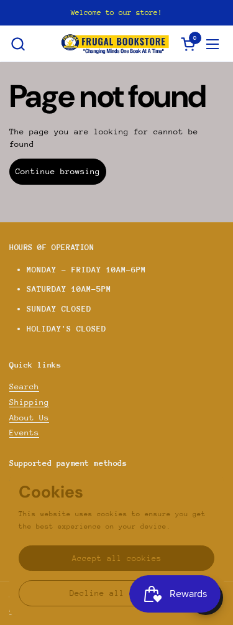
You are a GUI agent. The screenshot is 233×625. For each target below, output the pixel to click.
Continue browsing (58, 171)
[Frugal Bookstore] (115, 44)
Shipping (29, 402)
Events (24, 432)
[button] (17, 44)
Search (24, 386)
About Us (29, 417)
